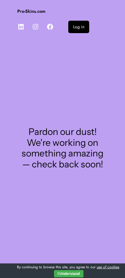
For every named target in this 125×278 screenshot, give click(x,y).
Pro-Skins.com (31, 11)
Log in (78, 27)
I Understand (69, 274)
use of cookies (108, 267)
